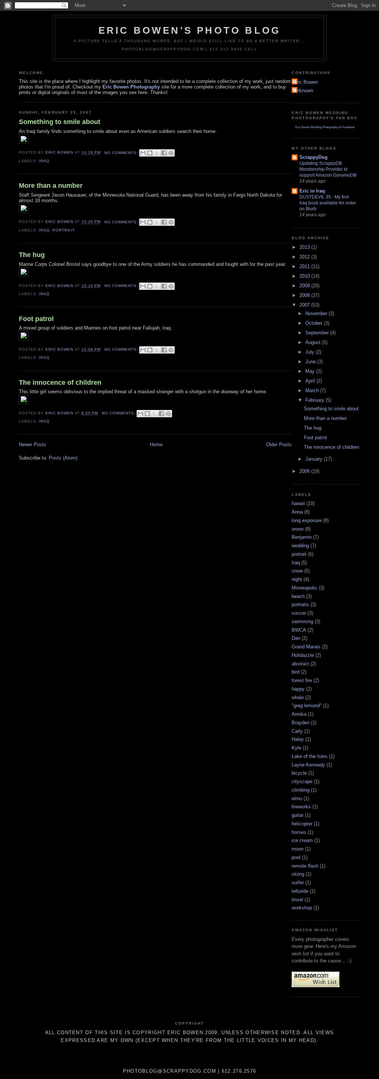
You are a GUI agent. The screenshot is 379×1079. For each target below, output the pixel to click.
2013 (305, 247)
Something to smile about (59, 122)
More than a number (51, 185)
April (310, 381)
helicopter (302, 823)
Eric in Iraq (312, 191)
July (310, 352)
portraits (300, 604)
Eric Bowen (306, 82)
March (312, 390)
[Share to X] (157, 153)
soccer (299, 613)
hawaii (298, 503)
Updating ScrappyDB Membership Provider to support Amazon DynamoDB (327, 169)
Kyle (296, 748)
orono (297, 529)
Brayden (300, 722)
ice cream (302, 840)
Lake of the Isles (310, 756)
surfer (298, 882)
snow (297, 571)
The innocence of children (60, 382)
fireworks (301, 806)
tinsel (297, 899)
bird (295, 672)
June (311, 361)
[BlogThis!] (150, 153)
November (317, 313)
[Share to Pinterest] (171, 153)
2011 (305, 266)
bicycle (299, 773)
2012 (305, 257)
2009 (305, 285)
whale (298, 697)
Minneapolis (304, 588)
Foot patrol (36, 319)
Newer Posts (32, 444)
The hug (32, 254)
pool (296, 857)
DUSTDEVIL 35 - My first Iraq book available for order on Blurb (327, 202)
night (297, 579)
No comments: (122, 153)
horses (299, 832)
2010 (305, 276)
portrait (63, 230)
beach (298, 596)
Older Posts (279, 444)
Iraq (44, 161)
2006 (305, 471)
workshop (302, 908)
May (310, 371)
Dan (296, 638)
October (314, 323)
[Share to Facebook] (164, 153)
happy (298, 689)
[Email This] (143, 153)
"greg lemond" (307, 705)
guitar (297, 815)
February (315, 400)
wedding (300, 545)
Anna (297, 512)
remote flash (305, 866)
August (313, 342)
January (314, 459)
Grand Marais (306, 646)
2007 (305, 305)
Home (156, 444)
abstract (300, 664)
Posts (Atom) (63, 458)
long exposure (307, 520)
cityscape (302, 781)
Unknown (303, 90)
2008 (305, 295)
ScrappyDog (313, 157)
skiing (298, 874)
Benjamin (302, 537)
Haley (298, 739)
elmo (297, 798)
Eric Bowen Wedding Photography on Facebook (325, 127)
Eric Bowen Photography (131, 87)
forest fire (302, 680)
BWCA (299, 630)
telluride (300, 891)
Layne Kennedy (308, 765)
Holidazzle (303, 655)
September (317, 332)
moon (297, 849)
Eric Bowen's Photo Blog (189, 30)
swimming (302, 621)
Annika (299, 714)
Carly (297, 731)
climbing (300, 790)
